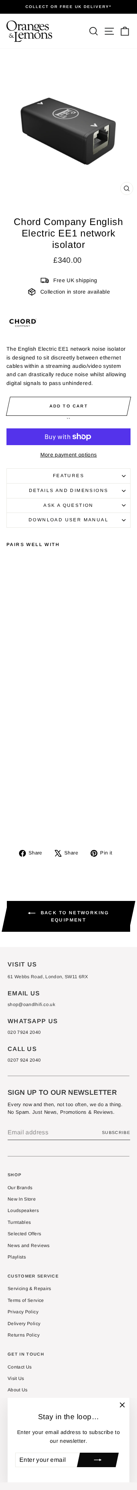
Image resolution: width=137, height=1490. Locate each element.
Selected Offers (24, 1233)
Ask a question (68, 505)
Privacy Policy (23, 1311)
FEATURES (68, 475)
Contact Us (20, 1367)
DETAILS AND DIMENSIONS (68, 490)
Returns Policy (24, 1335)
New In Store (22, 1199)
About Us (18, 1390)
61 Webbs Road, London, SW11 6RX (48, 976)
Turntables (19, 1222)
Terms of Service (26, 1300)
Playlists (17, 1257)
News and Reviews (29, 1245)
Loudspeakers (23, 1210)
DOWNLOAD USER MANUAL (68, 519)
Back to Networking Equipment (73, 916)
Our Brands (20, 1187)
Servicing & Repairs (29, 1288)
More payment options (68, 455)
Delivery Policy (24, 1323)
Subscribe (116, 1132)
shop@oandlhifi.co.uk (31, 1004)
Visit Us (16, 1378)
